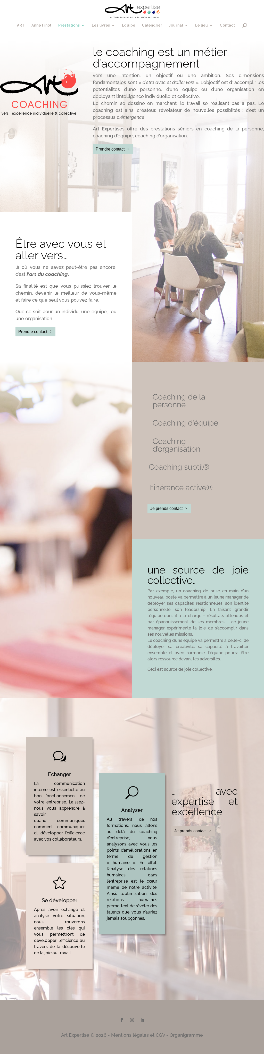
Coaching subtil (179, 466)
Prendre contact (110, 149)
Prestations (69, 25)
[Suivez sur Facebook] (122, 1020)
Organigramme (186, 1035)
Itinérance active (181, 487)
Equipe (128, 25)
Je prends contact (166, 508)
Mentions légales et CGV (138, 1035)
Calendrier (152, 25)
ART (21, 25)
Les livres (101, 25)
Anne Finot (41, 25)
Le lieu (201, 25)
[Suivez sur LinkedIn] (142, 1020)
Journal (176, 25)
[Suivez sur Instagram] (132, 1020)
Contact (227, 25)
